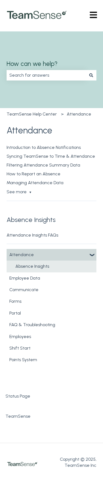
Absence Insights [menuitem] (32, 266)
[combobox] (46, 75)
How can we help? (32, 64)
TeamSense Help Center (32, 114)
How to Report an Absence (33, 173)
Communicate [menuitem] (23, 289)
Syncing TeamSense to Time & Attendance (51, 156)
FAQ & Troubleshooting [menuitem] (32, 324)
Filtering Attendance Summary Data (43, 165)
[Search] (91, 75)
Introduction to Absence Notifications (44, 147)
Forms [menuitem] (15, 301)
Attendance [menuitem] (21, 254)
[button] (92, 255)
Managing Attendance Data (35, 182)
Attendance (79, 114)
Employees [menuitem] (20, 336)
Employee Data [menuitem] (24, 278)
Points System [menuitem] (23, 359)
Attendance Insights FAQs (32, 235)
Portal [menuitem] (15, 313)
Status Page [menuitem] (17, 396)
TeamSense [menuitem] (17, 416)
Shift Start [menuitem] (19, 348)
